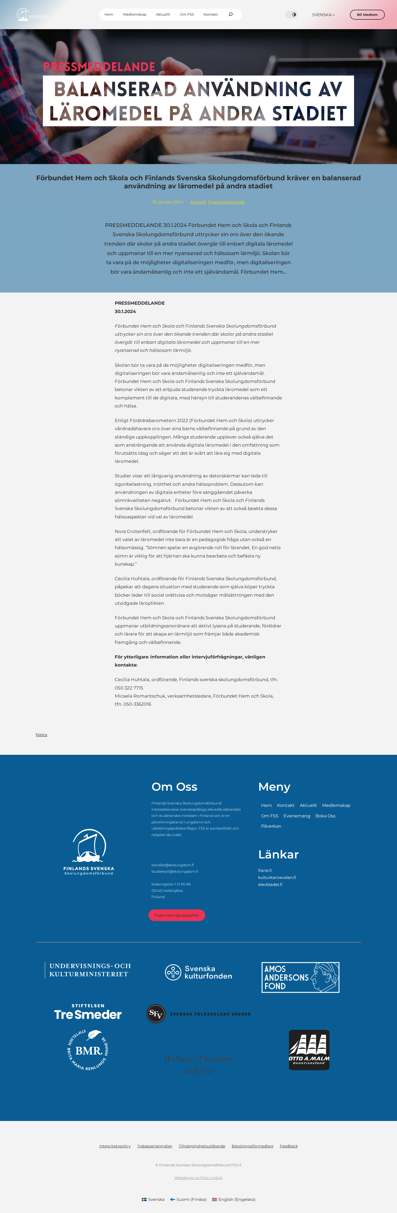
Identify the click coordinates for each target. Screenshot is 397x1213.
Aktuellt (198, 202)
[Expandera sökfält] (230, 15)
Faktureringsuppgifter (176, 915)
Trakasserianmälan (154, 1146)
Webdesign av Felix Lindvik (198, 1177)
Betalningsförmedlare (252, 1146)
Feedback (289, 1146)
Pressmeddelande (226, 202)
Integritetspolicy (115, 1146)
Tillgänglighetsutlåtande (202, 1146)
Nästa (41, 734)
